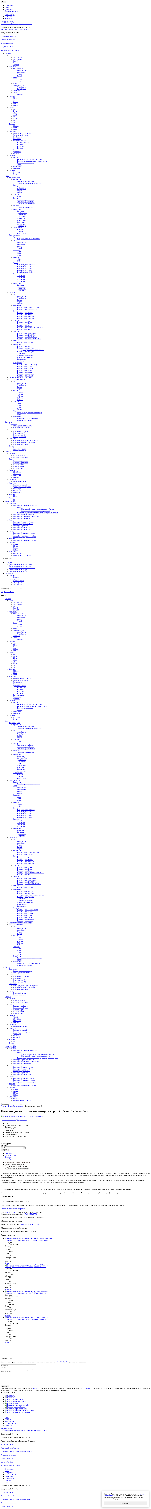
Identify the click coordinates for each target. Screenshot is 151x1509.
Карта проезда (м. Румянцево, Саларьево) (15, 29)
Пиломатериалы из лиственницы (20, 564)
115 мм (15, 102)
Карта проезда (22, 1120)
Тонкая (19, 409)
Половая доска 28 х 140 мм (26, 335)
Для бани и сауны (19, 141)
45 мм (19, 255)
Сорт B (19, 248)
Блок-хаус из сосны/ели (21, 427)
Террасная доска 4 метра (25, 202)
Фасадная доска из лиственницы (28, 418)
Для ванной (17, 152)
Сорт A (15, 61)
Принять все (125, 1503)
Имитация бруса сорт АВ (22, 529)
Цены (7, 7)
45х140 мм (21, 281)
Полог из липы (18, 581)
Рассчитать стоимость (8, 36)
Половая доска (14, 292)
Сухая (15, 174)
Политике (87, 1388)
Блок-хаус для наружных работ (24, 442)
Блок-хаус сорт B (19, 435)
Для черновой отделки (25, 355)
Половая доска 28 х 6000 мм (27, 337)
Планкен (8, 451)
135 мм (15, 544)
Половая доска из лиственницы (28, 307)
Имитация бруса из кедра (22, 518)
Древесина (13, 66)
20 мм (15, 496)
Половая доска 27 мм (24, 322)
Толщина (12, 124)
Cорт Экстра (21, 87)
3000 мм (20, 394)
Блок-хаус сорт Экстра (21, 431)
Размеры (12, 470)
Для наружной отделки (21, 135)
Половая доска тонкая (25, 368)
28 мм (19, 196)
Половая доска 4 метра (25, 314)
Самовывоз (9, 13)
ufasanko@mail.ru (7, 43)
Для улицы (21, 222)
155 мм (15, 548)
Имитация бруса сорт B (21, 527)
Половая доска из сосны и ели (27, 309)
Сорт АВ (20, 303)
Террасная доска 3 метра (25, 200)
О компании (9, 5)
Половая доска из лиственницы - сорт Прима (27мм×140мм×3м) (27, 1240)
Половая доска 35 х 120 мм (26, 333)
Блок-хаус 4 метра (19, 450)
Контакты (8, 18)
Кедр (15, 83)
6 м (14, 122)
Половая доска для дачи (25, 346)
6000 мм (20, 400)
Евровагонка (17, 166)
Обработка (17, 411)
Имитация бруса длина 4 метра (24, 535)
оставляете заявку (11, 1212)
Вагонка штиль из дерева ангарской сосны (32, 161)
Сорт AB (16, 65)
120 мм (15, 103)
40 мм (19, 405)
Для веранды (21, 226)
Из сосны (20, 146)
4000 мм (20, 396)
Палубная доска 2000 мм (26, 265)
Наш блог (8, 16)
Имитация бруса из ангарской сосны (26, 516)
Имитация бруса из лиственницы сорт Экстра (37, 509)
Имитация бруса (10, 501)
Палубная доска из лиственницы (28, 239)
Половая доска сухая (24, 366)
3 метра (19, 81)
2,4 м (15, 111)
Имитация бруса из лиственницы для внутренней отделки (37, 513)
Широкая (16, 168)
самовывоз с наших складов (30, 1224)
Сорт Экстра (17, 57)
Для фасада (21, 218)
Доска (7, 176)
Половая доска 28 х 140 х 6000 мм (29, 339)
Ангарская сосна (19, 85)
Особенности (13, 170)
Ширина (12, 96)
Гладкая (20, 229)
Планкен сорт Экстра (20, 461)
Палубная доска (14, 235)
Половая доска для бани (25, 348)
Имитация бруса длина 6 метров (24, 537)
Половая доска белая (24, 370)
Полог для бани (14, 579)
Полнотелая (21, 233)
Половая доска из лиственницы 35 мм (30, 327)
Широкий (16, 477)
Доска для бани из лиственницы (32, 350)
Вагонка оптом (18, 150)
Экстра (19, 165)
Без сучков (17, 172)
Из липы (20, 144)
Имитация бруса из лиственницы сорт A (35, 511)
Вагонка (8, 54)
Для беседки (21, 361)
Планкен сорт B (18, 466)
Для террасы (21, 289)
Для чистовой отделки (25, 357)
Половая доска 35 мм (24, 326)
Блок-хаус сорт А (19, 433)
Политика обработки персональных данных (16, 1451)
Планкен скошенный (20, 457)
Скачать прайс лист (7, 40)
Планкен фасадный (20, 485)
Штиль (15, 157)
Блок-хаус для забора (20, 444)
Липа (15, 78)
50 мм (19, 407)
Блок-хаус (8, 422)
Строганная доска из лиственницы (29, 413)
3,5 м (15, 118)
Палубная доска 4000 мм (26, 268)
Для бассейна (22, 213)
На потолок (17, 139)
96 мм (15, 100)
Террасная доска (14, 178)
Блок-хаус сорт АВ (19, 437)
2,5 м (15, 113)
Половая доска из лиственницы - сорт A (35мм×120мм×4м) (25, 1319)
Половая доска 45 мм (24, 329)
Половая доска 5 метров (25, 316)
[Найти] (21, 588)
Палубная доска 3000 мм (26, 266)
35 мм (19, 253)
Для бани (20, 211)
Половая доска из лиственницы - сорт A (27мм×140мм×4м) (25, 1293)
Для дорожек (21, 216)
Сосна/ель (16, 91)
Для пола (16, 153)
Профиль (12, 155)
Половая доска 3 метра (25, 313)
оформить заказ (6, 1429)
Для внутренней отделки (22, 133)
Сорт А (19, 74)
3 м (14, 116)
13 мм (15, 128)
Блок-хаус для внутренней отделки (25, 440)
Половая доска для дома (25, 352)
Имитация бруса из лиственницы (25, 505)
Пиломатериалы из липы (18, 571)
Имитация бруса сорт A (21, 526)
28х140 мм (21, 277)
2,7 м (15, 115)
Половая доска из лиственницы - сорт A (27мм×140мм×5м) (25, 1267)
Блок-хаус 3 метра (19, 448)
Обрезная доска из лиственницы (20, 377)
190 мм (15, 550)
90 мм (15, 98)
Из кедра (20, 148)
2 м (14, 109)
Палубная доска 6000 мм (26, 272)
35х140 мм (21, 279)
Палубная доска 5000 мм (26, 270)
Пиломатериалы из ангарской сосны (22, 568)
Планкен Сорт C (19, 468)
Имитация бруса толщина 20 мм (24, 540)
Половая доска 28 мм (24, 324)
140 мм (15, 105)
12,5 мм (15, 126)
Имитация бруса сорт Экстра (23, 522)
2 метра (19, 79)
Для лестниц (21, 220)
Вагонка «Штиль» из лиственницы (29, 159)
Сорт (11, 55)
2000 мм (20, 392)
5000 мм (20, 398)
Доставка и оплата (11, 11)
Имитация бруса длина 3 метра (24, 533)
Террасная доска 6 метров (26, 203)
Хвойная (20, 231)
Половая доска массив (25, 376)
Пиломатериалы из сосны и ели (20, 566)
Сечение (16, 274)
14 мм (15, 129)
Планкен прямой (19, 455)
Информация (9, 1421)
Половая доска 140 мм (25, 342)
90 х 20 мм (17, 472)
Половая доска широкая (25, 374)
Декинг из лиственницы (25, 181)
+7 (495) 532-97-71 (7, 22)
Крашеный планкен (20, 481)
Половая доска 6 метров (25, 318)
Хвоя (15, 92)
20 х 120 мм (17, 474)
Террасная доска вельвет (25, 207)
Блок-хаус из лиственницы (22, 426)
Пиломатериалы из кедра (18, 570)
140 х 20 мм (17, 476)
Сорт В (15, 63)
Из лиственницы (23, 142)
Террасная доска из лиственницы (29, 183)
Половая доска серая (24, 372)
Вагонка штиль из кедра (25, 163)
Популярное (17, 363)
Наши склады (9, 15)
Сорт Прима (17, 59)
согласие (35, 1388)
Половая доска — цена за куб (27, 364)
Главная (3, 1106)
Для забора (21, 224)
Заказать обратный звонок (10, 50)
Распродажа (9, 9)
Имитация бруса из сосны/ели (23, 514)
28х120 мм (21, 276)
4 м (14, 120)
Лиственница (18, 68)
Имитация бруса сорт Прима (23, 524)
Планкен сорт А (18, 464)
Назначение (13, 131)
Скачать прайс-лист (8, 1458)
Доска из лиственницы (17, 379)
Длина (11, 107)
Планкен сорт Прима (20, 463)
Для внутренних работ (25, 420)
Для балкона (17, 137)
